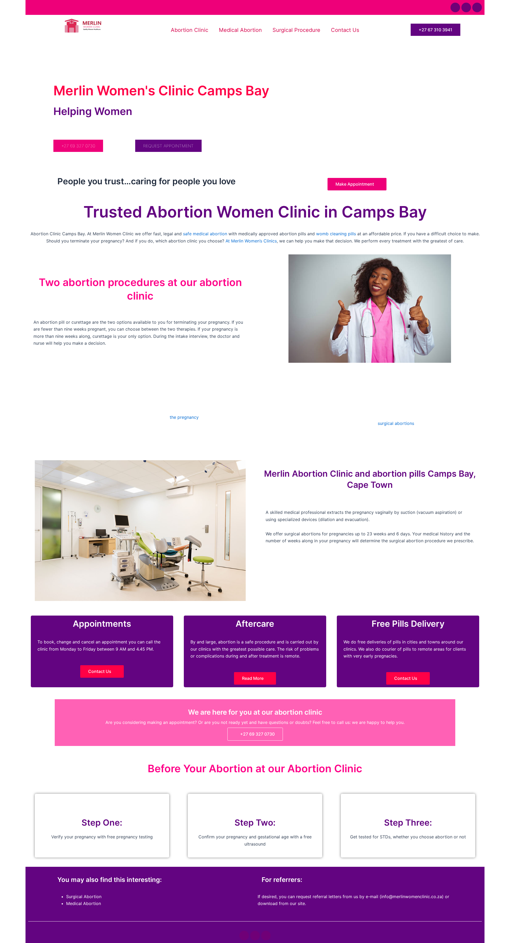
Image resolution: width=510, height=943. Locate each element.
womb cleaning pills (336, 233)
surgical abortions (396, 423)
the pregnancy (184, 417)
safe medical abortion (205, 233)
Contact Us (345, 30)
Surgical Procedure (296, 30)
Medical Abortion (240, 30)
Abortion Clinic (189, 30)
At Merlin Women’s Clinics (251, 241)
